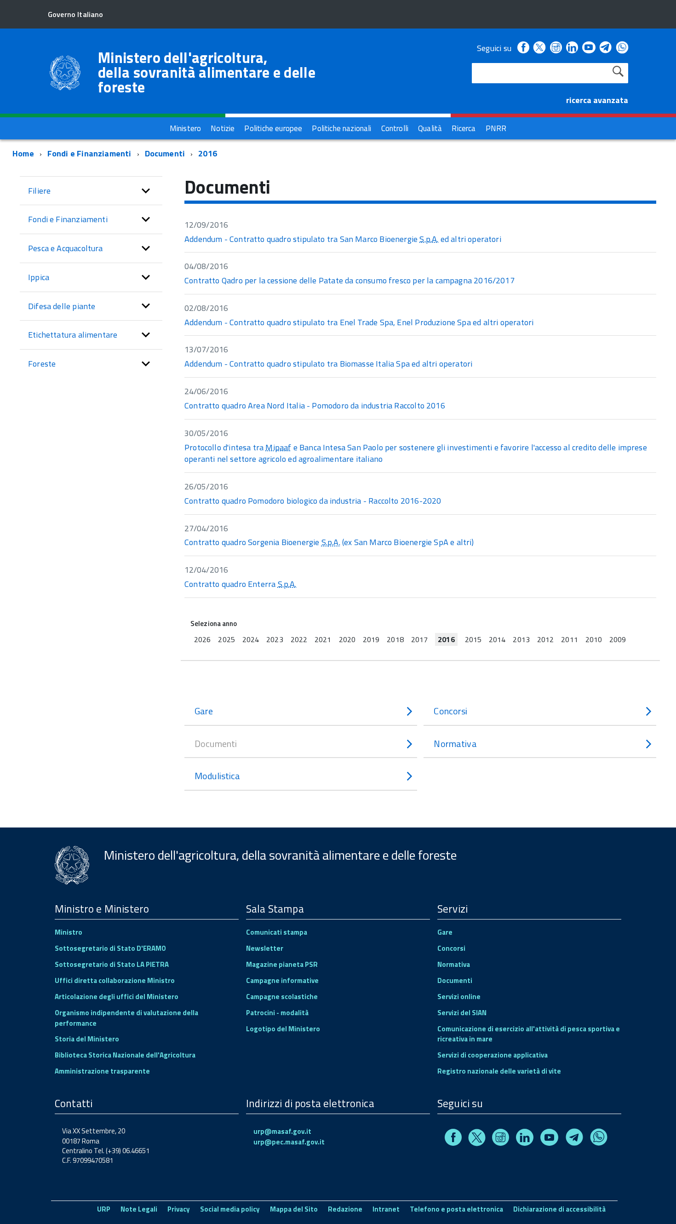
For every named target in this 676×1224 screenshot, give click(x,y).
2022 (299, 639)
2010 (593, 639)
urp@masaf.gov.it (282, 1131)
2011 (569, 639)
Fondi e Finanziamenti (89, 153)
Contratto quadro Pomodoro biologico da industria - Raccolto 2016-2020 (312, 500)
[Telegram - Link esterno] (606, 48)
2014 (497, 639)
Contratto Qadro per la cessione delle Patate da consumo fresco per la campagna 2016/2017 (349, 280)
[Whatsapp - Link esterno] (622, 48)
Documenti (165, 153)
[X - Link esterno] (539, 48)
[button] (145, 191)
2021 (323, 639)
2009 (617, 639)
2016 (207, 153)
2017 (419, 639)
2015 (473, 639)
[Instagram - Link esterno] (556, 48)
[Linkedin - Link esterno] (572, 48)
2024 (250, 639)
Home (23, 153)
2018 (395, 639)
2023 (274, 639)
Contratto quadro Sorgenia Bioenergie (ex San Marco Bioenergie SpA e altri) (329, 542)
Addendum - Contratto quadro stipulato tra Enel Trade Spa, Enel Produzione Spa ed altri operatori (358, 322)
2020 (347, 639)
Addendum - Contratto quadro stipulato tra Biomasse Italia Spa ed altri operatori (328, 363)
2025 (226, 639)
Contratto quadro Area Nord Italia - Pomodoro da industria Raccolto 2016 (314, 405)
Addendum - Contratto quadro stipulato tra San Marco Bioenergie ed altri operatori (342, 239)
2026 (202, 639)
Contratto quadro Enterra (240, 584)
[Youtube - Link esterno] (588, 48)
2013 (521, 639)
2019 (371, 639)
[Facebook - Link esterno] (523, 48)
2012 (545, 639)
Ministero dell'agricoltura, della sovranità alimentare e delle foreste (206, 72)
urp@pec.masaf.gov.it (289, 1142)
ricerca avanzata (597, 100)
